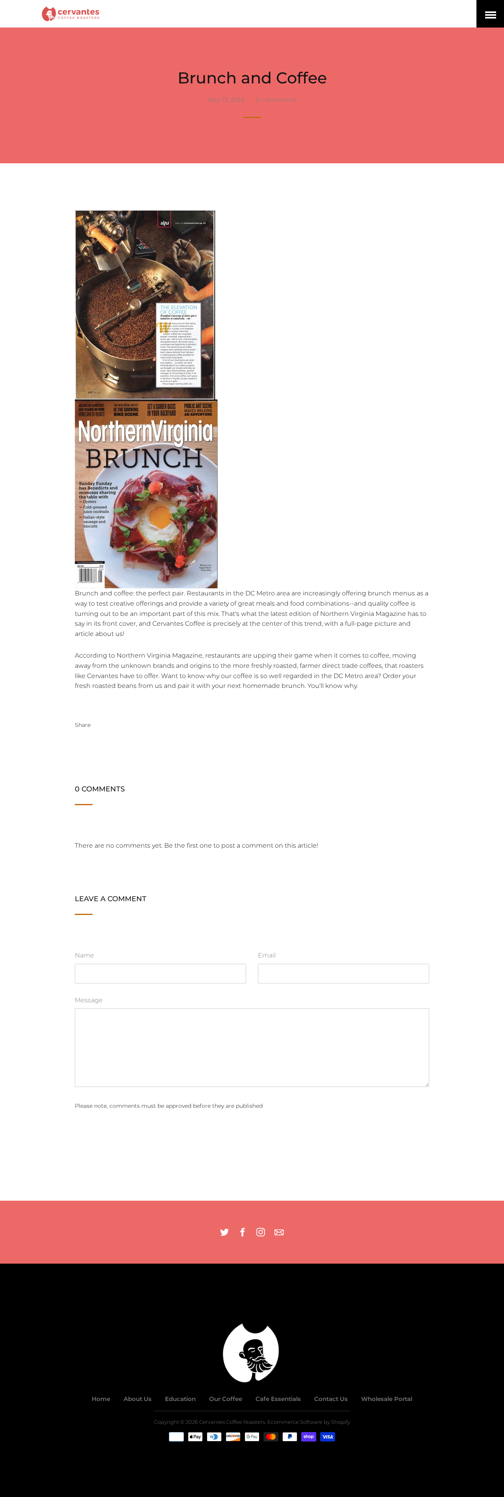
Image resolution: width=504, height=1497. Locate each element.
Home (101, 1399)
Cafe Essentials (278, 1399)
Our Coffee (225, 1399)
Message (89, 1000)
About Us (138, 1399)
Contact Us (331, 1399)
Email (267, 955)
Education (180, 1399)
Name (84, 955)
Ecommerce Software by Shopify (308, 1422)
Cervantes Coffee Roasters (232, 1422)
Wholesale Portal (386, 1399)
